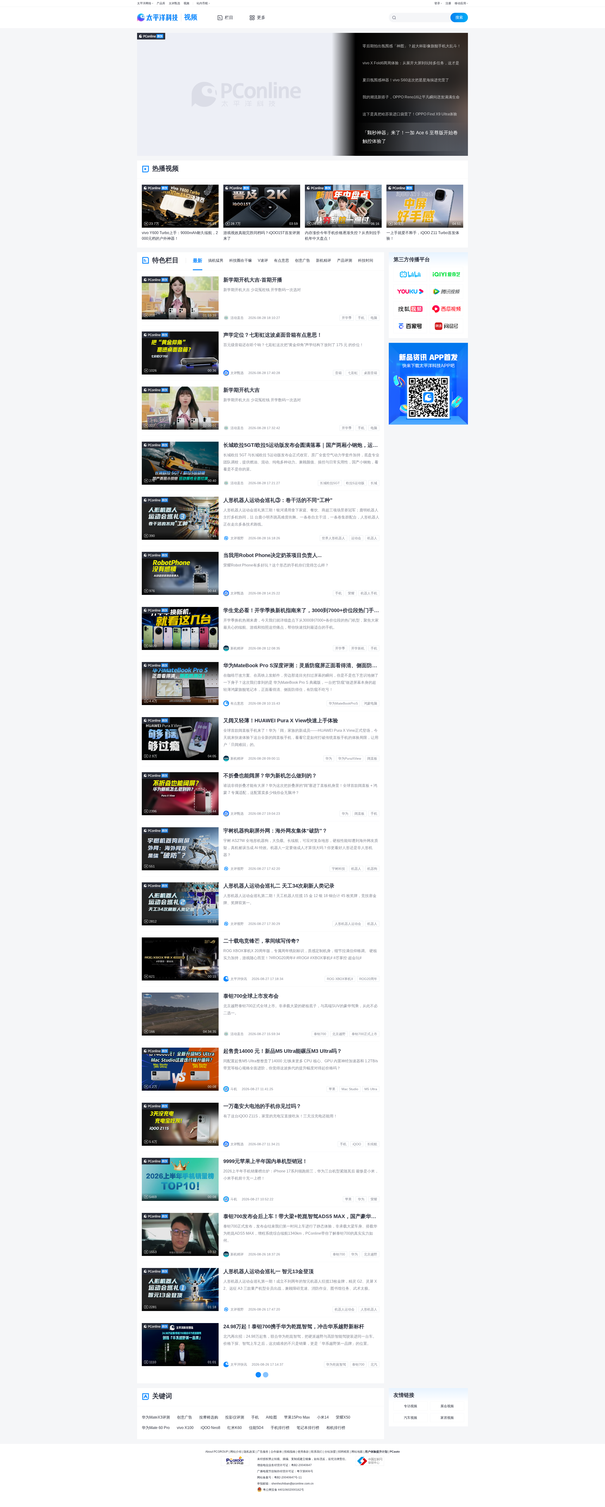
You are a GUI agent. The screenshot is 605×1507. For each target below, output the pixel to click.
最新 (197, 260)
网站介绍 (236, 1451)
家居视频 (447, 1418)
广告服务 (262, 1451)
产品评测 (344, 260)
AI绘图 (271, 1417)
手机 (255, 1417)
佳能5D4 (256, 1428)
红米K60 (234, 1428)
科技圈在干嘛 (240, 260)
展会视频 (447, 1406)
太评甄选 (174, 3)
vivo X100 (185, 1428)
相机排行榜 (335, 1428)
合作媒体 (276, 1451)
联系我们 (316, 1451)
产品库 (161, 3)
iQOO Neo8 (210, 1428)
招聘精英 (343, 1451)
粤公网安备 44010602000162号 (283, 1489)
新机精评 (323, 260)
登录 (437, 3)
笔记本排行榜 (308, 1428)
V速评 (263, 260)
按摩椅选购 (208, 1417)
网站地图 (357, 1451)
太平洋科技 (157, 17)
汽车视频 (410, 1418)
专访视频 (410, 1406)
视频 (186, 3)
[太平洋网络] (235, 1459)
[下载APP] (428, 346)
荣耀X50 (343, 1417)
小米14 (323, 1417)
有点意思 (281, 260)
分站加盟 (330, 1451)
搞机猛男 (215, 260)
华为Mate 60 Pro (156, 1428)
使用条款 (303, 1451)
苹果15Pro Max (297, 1417)
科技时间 (365, 260)
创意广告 (302, 260)
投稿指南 (289, 1451)
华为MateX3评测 (156, 1417)
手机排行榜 (280, 1428)
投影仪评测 (234, 1417)
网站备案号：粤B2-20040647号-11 (279, 1477)
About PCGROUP (216, 1451)
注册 (448, 3)
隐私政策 (249, 1451)
